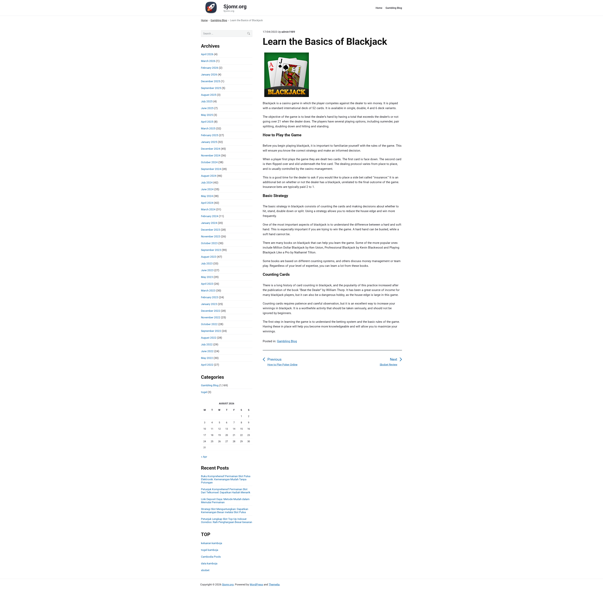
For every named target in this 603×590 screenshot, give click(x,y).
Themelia (274, 584)
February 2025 (209, 135)
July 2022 (207, 344)
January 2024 (209, 222)
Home (379, 7)
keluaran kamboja (211, 543)
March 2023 (208, 290)
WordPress (256, 584)
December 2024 (210, 148)
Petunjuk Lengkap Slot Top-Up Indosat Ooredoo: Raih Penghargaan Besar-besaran (226, 520)
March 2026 (208, 61)
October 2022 (209, 324)
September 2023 (211, 250)
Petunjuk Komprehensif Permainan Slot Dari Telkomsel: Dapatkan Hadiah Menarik (225, 491)
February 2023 (209, 297)
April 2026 (207, 54)
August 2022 (208, 337)
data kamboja (209, 563)
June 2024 (207, 189)
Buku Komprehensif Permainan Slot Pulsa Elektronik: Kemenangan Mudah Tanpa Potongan (225, 479)
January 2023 (209, 304)
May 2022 (207, 358)
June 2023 (207, 270)
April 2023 (207, 283)
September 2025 (211, 88)
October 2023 (209, 243)
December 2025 (210, 81)
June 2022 (207, 351)
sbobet (205, 570)
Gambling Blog (394, 7)
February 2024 (209, 216)
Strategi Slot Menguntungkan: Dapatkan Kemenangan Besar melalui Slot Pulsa (224, 510)
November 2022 (210, 317)
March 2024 (208, 209)
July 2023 (207, 263)
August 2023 (208, 256)
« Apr (204, 456)
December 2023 (210, 229)
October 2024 (209, 162)
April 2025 (207, 121)
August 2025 (208, 94)
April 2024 (207, 202)
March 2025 (208, 128)
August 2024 (208, 175)
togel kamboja (209, 549)
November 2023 (210, 236)
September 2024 (211, 169)
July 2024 (207, 182)
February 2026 (209, 67)
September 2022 (211, 330)
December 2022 (210, 310)
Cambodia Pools (211, 556)
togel (204, 392)
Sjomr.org (228, 584)
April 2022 (207, 364)
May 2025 (207, 114)
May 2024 (207, 196)
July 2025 (207, 101)
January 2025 (209, 142)
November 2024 (210, 155)
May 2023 (207, 277)
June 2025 (207, 108)
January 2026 (209, 74)
